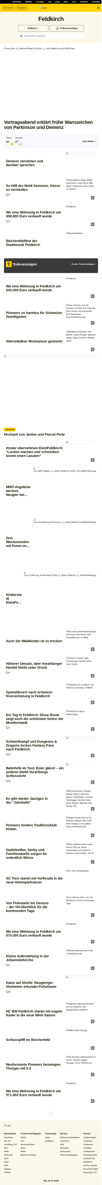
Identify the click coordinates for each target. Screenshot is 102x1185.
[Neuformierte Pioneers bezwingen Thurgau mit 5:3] (81, 1066)
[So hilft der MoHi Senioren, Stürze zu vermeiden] (81, 190)
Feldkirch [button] (32, 28)
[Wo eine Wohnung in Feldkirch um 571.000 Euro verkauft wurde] (81, 1093)
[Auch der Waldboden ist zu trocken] (81, 641)
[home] (51, 7)
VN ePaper (96, 2)
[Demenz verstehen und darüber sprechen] (81, 163)
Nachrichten (10, 1134)
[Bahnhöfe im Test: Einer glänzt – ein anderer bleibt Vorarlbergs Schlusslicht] (81, 774)
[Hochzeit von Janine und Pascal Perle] (51, 390)
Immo (66, 2)
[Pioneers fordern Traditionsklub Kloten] (81, 827)
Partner (87, 1134)
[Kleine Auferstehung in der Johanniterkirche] (81, 960)
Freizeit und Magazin (31, 1134)
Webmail (28, 2)
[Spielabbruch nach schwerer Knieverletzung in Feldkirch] (81, 694)
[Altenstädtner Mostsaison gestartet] (81, 341)
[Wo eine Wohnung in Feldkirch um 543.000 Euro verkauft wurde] (81, 288)
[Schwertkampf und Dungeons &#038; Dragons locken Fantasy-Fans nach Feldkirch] (81, 747)
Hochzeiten (10, 429)
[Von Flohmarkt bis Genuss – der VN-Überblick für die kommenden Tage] (81, 907)
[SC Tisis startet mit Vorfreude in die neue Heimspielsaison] (81, 880)
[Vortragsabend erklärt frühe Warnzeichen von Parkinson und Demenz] (51, 82)
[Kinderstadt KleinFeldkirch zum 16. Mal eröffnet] (60, 599)
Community (50, 1134)
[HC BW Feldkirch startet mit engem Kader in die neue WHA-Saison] (81, 1013)
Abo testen (8, 8)
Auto (74, 2)
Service (63, 1134)
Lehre (57, 2)
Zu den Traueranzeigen (82, 264)
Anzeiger (84, 2)
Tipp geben (21, 8)
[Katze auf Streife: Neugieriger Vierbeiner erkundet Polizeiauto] (81, 987)
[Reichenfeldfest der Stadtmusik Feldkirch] (81, 243)
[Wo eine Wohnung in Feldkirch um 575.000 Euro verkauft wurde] (81, 933)
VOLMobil (40, 2)
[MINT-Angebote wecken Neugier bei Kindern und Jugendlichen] (64, 491)
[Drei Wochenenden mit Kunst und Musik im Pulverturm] (65, 542)
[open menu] (98, 8)
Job (49, 2)
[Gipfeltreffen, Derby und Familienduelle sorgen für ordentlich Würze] (81, 854)
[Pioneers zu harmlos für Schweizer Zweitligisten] (81, 315)
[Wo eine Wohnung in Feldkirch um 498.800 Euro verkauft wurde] (81, 216)
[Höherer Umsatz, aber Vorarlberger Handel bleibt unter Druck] (81, 668)
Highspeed (17, 2)
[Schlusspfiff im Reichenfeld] (81, 1040)
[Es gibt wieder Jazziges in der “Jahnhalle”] (81, 801)
